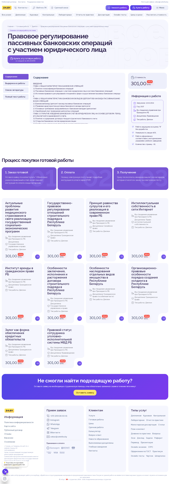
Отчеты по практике (85, 15)
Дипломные (20, 15)
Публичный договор (9, 2)
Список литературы (14, 90)
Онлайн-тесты (120, 15)
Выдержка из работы (15, 83)
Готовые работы (96, 420)
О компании (9, 442)
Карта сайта (10, 426)
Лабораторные (65, 15)
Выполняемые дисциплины (101, 443)
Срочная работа (96, 427)
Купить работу (142, 8)
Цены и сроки (136, 15)
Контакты (21, 2)
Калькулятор (94, 431)
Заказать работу (119, 8)
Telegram (54, 428)
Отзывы (7, 434)
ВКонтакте (55, 432)
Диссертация (104, 15)
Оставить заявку (85, 392)
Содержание (11, 77)
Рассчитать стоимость (156, 15)
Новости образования (99, 439)
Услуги (92, 416)
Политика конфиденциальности (19, 422)
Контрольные (48, 15)
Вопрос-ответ (95, 435)
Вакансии (8, 438)
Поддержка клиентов (35, 2)
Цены (91, 423)
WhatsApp (55, 424)
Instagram (54, 420)
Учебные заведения (98, 447)
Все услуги (6, 15)
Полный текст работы (15, 97)
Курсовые (34, 15)
